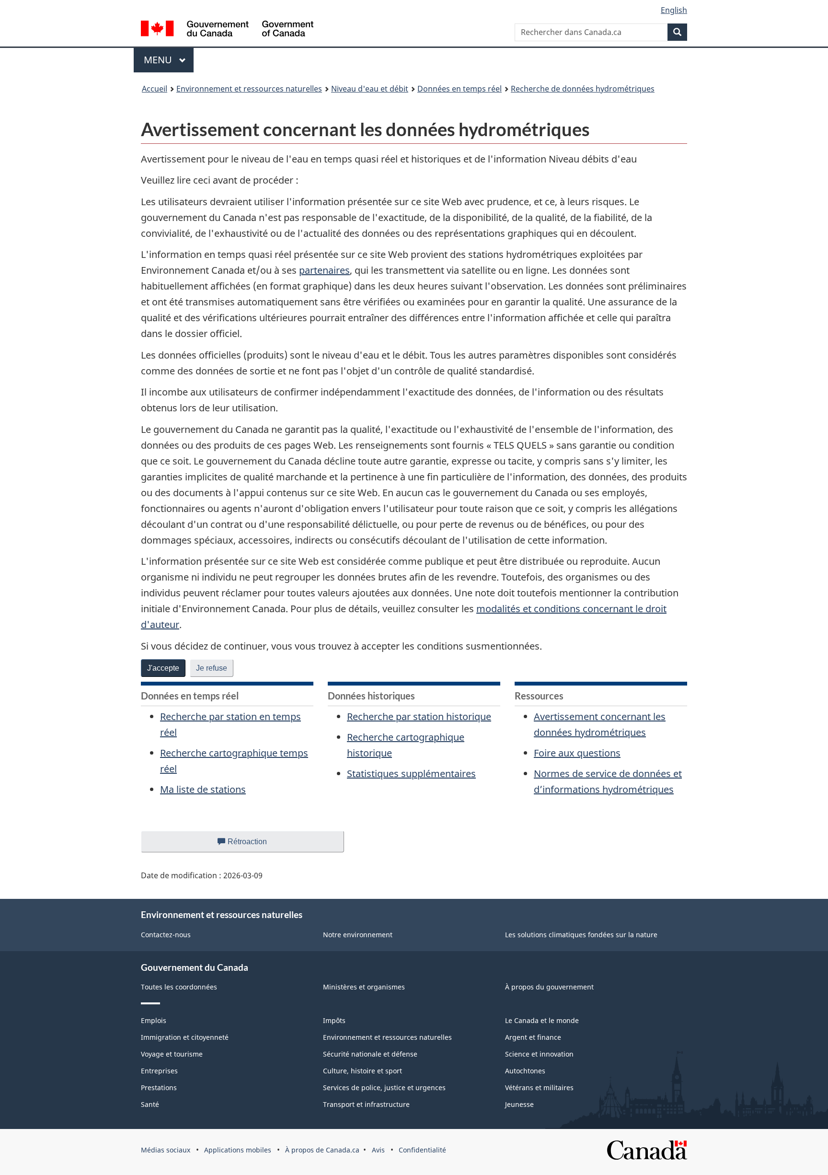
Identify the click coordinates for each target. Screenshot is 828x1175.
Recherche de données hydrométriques (583, 88)
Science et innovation (539, 1054)
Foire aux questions (577, 752)
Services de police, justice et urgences (384, 1087)
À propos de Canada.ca (322, 1149)
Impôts (334, 1020)
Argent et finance (533, 1037)
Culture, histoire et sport (362, 1070)
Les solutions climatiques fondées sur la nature (581, 934)
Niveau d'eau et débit (369, 88)
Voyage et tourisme (172, 1054)
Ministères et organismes (364, 986)
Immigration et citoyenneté (185, 1037)
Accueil (154, 88)
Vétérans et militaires (539, 1087)
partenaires (324, 270)
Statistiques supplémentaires (411, 773)
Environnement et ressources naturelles (249, 88)
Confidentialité (422, 1149)
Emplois (153, 1020)
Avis (378, 1149)
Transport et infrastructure (366, 1104)
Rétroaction (255, 845)
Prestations (159, 1087)
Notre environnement (357, 934)
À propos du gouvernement (549, 986)
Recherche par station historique (419, 716)
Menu (169, 59)
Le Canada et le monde (542, 1020)
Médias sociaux (165, 1149)
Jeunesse (519, 1104)
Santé (150, 1104)
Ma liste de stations (203, 789)
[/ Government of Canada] (227, 30)
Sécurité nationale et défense (370, 1054)
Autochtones (525, 1070)
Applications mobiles (237, 1149)
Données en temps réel (459, 88)
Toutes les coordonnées (179, 986)
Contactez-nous (166, 934)
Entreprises (159, 1070)
